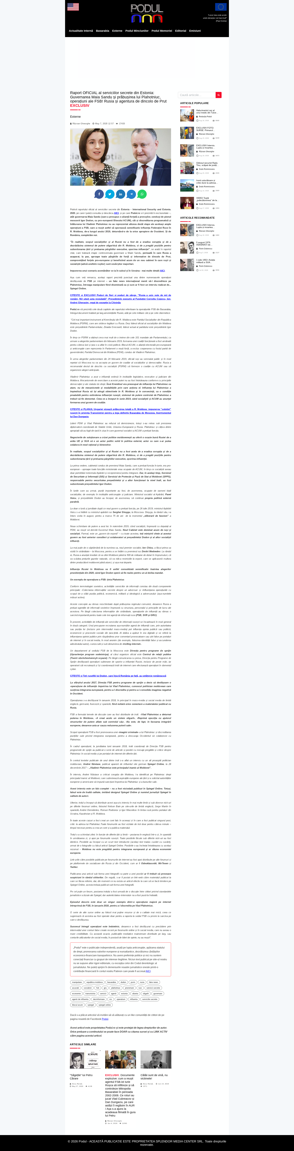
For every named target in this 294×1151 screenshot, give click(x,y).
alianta (135, 993)
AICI (116, 213)
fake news (153, 982)
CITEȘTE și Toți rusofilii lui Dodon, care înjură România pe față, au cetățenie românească (118, 675)
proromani (129, 988)
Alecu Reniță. (77, 1084)
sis (110, 999)
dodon (123, 982)
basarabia (111, 982)
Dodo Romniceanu (206, 169)
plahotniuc (115, 988)
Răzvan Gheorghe (81, 123)
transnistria (90, 993)
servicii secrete (153, 988)
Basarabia (102, 30)
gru (105, 988)
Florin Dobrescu (205, 249)
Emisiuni (195, 30)
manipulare (77, 982)
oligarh (146, 993)
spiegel (91, 1005)
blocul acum (77, 1005)
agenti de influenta (80, 999)
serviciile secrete (149, 999)
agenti (113, 993)
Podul (105, 1019)
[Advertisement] (147, 62)
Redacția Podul (205, 117)
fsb (97, 988)
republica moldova (95, 982)
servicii (103, 993)
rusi (140, 988)
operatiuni (121, 999)
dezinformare (99, 999)
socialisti (88, 988)
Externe (117, 30)
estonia (124, 993)
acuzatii (75, 988)
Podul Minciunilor (137, 30)
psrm (133, 982)
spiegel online (105, 1005)
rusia (142, 982)
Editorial (180, 30)
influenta (134, 999)
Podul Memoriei (162, 30)
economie (76, 993)
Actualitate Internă (81, 30)
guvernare (157, 993)
